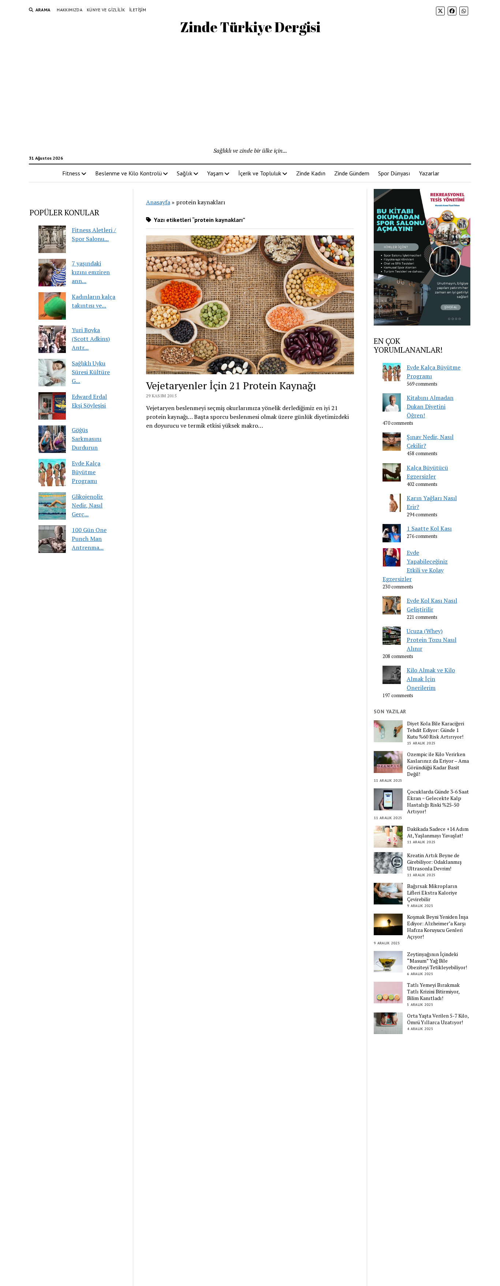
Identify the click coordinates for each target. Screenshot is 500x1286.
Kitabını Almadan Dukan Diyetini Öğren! (430, 406)
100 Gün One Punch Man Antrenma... (89, 538)
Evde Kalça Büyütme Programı (86, 472)
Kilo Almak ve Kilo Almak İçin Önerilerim (431, 679)
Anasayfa (158, 202)
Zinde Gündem (351, 173)
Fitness (71, 173)
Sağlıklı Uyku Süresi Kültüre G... (91, 372)
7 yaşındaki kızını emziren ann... (91, 272)
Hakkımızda (69, 9)
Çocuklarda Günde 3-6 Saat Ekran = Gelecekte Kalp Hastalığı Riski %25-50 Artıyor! (438, 801)
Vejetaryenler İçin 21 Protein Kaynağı (231, 385)
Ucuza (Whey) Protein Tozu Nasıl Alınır (431, 640)
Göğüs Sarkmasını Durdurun (86, 438)
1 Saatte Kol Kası (429, 528)
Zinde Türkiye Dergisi (250, 27)
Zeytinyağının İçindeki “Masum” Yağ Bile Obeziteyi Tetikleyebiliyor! (437, 961)
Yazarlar (429, 173)
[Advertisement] (250, 91)
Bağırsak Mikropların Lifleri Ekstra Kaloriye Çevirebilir (432, 893)
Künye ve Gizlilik (106, 9)
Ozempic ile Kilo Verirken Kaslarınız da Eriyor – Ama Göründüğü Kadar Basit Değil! (438, 764)
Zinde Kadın (310, 173)
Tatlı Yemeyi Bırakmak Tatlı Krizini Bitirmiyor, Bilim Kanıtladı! (433, 991)
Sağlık (184, 173)
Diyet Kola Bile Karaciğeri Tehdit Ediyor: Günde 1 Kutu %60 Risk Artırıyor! (435, 730)
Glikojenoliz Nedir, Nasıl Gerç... (87, 505)
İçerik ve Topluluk (259, 173)
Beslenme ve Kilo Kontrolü (128, 173)
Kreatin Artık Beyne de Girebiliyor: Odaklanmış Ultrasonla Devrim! (434, 862)
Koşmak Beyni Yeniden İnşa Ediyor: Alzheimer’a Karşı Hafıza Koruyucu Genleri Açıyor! (437, 927)
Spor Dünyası (394, 173)
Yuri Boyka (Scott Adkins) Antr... (91, 339)
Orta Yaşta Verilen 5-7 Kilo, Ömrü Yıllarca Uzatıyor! (438, 1019)
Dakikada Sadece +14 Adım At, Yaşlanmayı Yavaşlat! (438, 832)
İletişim (137, 9)
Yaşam (215, 173)
